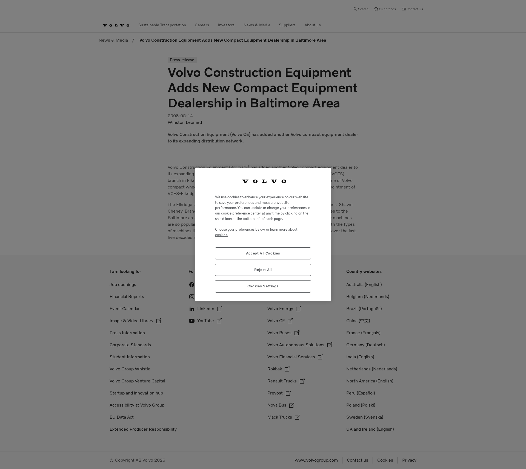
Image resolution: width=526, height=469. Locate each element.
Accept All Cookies (263, 253)
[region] (263, 234)
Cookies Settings (263, 286)
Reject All (263, 270)
